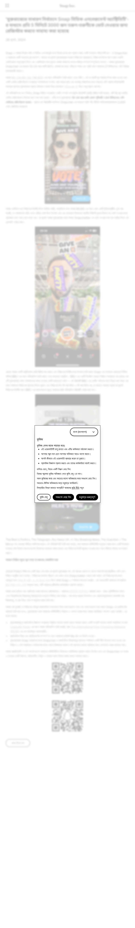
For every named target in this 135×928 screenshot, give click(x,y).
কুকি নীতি (75, 487)
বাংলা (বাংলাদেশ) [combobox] (80, 431)
